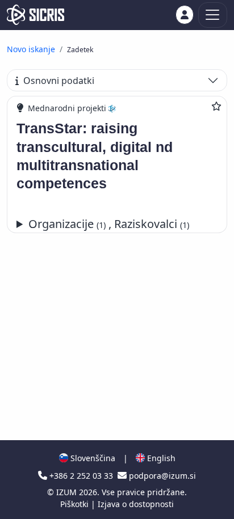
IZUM (67, 492)
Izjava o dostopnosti (136, 504)
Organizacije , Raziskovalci (108, 223)
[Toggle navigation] (212, 15)
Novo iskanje (31, 49)
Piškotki (75, 504)
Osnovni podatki (58, 80)
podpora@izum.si (161, 475)
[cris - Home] (35, 15)
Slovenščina (91, 458)
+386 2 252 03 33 (81, 475)
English (160, 458)
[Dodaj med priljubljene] (216, 106)
